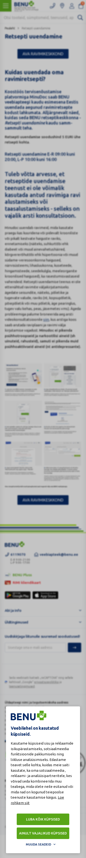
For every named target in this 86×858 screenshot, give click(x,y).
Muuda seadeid (38, 844)
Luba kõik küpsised (43, 819)
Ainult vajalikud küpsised (43, 833)
